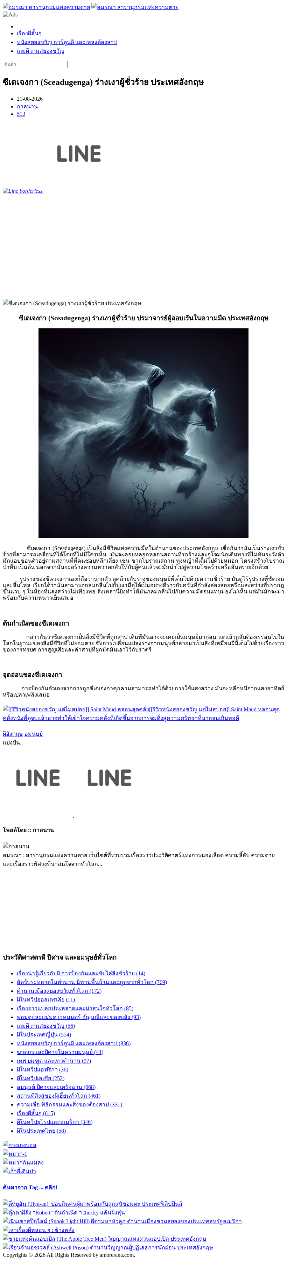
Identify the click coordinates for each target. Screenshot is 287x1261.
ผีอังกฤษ (13, 734)
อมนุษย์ (33, 734)
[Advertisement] (143, 246)
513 (21, 114)
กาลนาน (27, 106)
